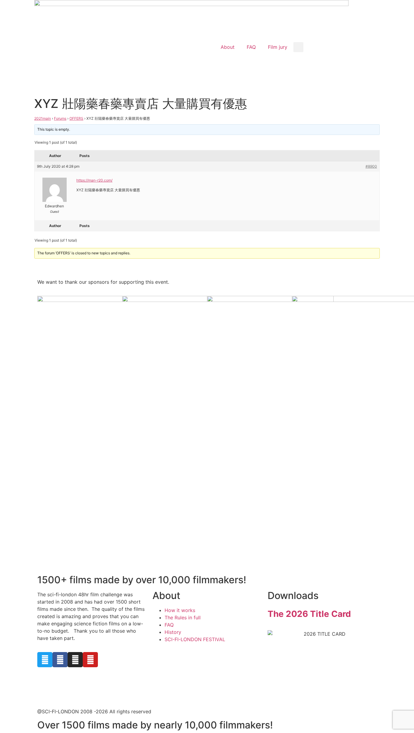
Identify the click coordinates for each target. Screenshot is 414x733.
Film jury (277, 47)
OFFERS (76, 118)
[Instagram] (75, 659)
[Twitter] (44, 659)
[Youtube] (90, 659)
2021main (42, 118)
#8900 (371, 166)
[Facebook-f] (60, 659)
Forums (60, 118)
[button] (298, 47)
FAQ (251, 47)
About (228, 47)
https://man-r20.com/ (94, 180)
